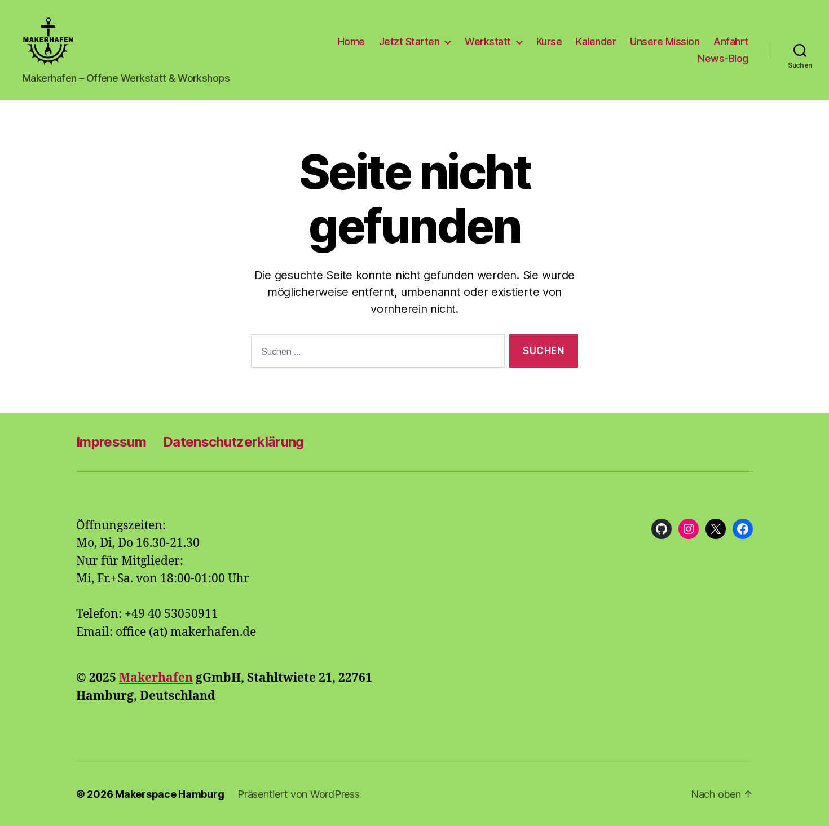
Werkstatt (488, 41)
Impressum (111, 442)
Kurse (549, 41)
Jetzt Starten (409, 41)
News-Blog (723, 58)
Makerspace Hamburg (169, 794)
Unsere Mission (664, 41)
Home (351, 41)
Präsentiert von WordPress (298, 794)
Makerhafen (156, 678)
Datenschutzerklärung (233, 442)
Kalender (596, 41)
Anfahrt (730, 41)
